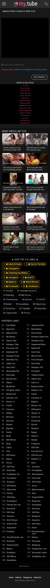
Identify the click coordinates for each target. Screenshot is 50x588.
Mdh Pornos (24, 295)
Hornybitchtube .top (15, 537)
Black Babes (36, 329)
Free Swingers (37, 360)
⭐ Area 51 (28, 277)
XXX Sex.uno (36, 455)
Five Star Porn (37, 451)
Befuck (34, 424)
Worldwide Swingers (25, 100)
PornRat (8, 291)
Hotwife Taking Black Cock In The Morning (12, 208)
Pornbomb (35, 421)
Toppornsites (10, 313)
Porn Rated (11, 478)
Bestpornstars (37, 386)
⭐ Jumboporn (30, 286)
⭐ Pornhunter (11, 286)
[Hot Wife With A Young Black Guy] (13, 239)
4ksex (8, 436)
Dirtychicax (9, 308)
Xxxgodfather (37, 497)
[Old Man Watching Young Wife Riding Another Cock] (13, 139)
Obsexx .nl (35, 413)
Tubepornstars (37, 375)
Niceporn (35, 428)
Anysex (9, 424)
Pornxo (9, 463)
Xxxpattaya (11, 560)
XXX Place (36, 524)
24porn (9, 382)
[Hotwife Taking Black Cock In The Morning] (13, 199)
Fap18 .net (35, 417)
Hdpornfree (36, 379)
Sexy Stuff (25, 118)
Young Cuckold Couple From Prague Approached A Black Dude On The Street (36, 228)
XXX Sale (35, 447)
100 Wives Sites (25, 120)
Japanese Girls (37, 325)
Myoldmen (10, 386)
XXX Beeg (11, 497)
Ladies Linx (10, 363)
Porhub (10, 493)
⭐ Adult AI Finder (12, 264)
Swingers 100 (37, 367)
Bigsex (9, 459)
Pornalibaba (37, 470)
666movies (11, 489)
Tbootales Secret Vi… (27, 291)
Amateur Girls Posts (25, 113)
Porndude (35, 371)
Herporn (34, 436)
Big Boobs (10, 329)
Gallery (18, 577)
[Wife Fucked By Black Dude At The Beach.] (37, 199)
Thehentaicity (10, 299)
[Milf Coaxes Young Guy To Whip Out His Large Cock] (37, 239)
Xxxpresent (11, 528)
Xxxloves (10, 516)
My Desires (10, 337)
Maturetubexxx (38, 489)
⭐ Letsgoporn (11, 268)
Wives (45, 70)
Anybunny (36, 501)
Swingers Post (37, 341)
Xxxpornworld (12, 545)
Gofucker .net (11, 398)
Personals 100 (12, 348)
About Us (37, 577)
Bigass (34, 432)
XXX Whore (11, 556)
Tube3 (8, 447)
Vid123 (40, 299)
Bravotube (10, 375)
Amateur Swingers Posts (25, 110)
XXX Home (10, 455)
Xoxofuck (36, 509)
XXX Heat (11, 512)
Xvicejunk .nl (36, 398)
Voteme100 (12, 524)
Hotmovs (10, 421)
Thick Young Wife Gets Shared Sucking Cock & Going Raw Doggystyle (35, 169)
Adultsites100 (12, 352)
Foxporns (10, 409)
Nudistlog (8, 295)
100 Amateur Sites (25, 123)
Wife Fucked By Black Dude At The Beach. (36, 208)
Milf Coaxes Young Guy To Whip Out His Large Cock (36, 248)
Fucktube (10, 531)
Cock (23, 70)
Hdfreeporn (36, 409)
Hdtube (9, 413)
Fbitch (34, 528)
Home (11, 577)
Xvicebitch (11, 552)
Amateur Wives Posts (25, 108)
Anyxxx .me (36, 405)
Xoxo (34, 493)
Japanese (30, 70)
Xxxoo (34, 486)
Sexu (33, 463)
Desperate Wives (38, 344)
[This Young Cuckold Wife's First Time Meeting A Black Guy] (13, 159)
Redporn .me (36, 390)
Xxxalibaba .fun (13, 474)
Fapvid (34, 394)
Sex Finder (25, 85)
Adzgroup (36, 545)
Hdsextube (40, 308)
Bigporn (34, 402)
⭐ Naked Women (29, 282)
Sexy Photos (36, 333)
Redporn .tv (36, 459)
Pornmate (36, 478)
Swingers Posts (12, 356)
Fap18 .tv (35, 382)
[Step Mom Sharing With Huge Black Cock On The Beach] (13, 219)
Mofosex (10, 417)
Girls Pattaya (12, 520)
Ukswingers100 (12, 371)
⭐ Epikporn (10, 282)
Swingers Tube (12, 344)
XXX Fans (11, 467)
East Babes (11, 325)
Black (18, 70)
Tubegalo (24, 308)
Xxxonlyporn (12, 501)
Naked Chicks (11, 333)
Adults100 (35, 348)
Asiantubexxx (37, 474)
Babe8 (7, 304)
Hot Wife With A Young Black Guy (11, 248)
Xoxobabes (36, 505)
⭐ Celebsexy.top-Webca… (16, 273)
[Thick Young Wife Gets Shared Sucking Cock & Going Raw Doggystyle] (37, 159)
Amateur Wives (8, 70)
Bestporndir (11, 394)
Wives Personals (25, 115)
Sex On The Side (25, 90)
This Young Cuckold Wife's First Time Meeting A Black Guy (12, 169)
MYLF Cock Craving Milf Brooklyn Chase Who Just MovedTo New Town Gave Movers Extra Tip (35, 188)
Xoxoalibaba (22, 304)
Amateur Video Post (25, 93)
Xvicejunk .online (13, 390)
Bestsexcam (11, 379)
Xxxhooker (11, 470)
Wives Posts (36, 356)
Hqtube (34, 440)
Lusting (38, 70)
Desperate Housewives (25, 105)
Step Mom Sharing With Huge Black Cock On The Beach (11, 228)
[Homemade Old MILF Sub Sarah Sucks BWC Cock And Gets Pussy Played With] (13, 179)
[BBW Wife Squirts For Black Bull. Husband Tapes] (37, 139)
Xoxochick (11, 509)
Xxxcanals (36, 541)
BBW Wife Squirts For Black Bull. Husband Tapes (36, 149)
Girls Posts (35, 352)
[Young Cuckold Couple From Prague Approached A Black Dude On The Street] (37, 219)
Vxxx (8, 451)
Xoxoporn (11, 482)
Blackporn (36, 516)
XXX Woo (36, 512)
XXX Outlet (36, 482)
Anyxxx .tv (10, 402)
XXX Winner (11, 440)
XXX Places (11, 486)
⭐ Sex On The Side (35, 264)
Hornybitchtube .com (38, 532)
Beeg (8, 444)
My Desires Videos (25, 103)
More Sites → (25, 566)
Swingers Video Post (25, 95)
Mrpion (10, 549)
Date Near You (12, 360)
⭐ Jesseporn (11, 277)
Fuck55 (9, 405)
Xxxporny (36, 520)
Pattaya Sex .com (39, 549)
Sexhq (8, 432)
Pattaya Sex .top (14, 505)
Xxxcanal (35, 467)
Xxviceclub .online (39, 552)
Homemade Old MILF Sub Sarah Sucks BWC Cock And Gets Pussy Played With (12, 188)
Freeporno (35, 444)
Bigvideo (9, 428)
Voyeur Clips (25, 98)
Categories (27, 577)
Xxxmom (27, 299)
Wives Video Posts (25, 4)
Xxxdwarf (11, 541)
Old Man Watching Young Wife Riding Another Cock (12, 149)
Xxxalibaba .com (39, 556)
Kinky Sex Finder (25, 88)
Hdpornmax (39, 304)
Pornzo (25, 313)
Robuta (35, 537)
